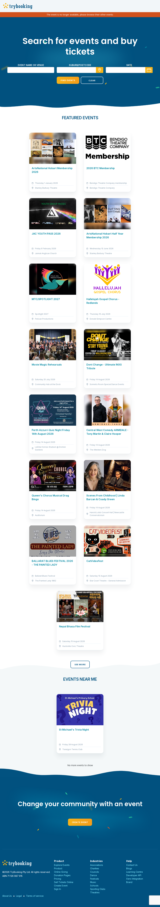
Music (93, 882)
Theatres (95, 892)
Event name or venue (31, 65)
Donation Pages (62, 875)
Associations (96, 865)
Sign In (57, 889)
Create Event (80, 822)
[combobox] (80, 70)
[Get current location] (99, 70)
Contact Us (132, 865)
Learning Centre (134, 872)
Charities (94, 868)
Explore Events (62, 865)
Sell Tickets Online (63, 882)
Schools (94, 885)
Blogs (129, 868)
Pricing (57, 878)
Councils (94, 872)
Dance (93, 875)
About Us (7, 896)
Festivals (94, 878)
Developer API (133, 875)
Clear (92, 80)
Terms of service (35, 896)
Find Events (68, 80)
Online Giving (61, 872)
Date (129, 65)
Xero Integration (134, 878)
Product (58, 868)
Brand (129, 882)
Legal (19, 896)
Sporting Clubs (97, 889)
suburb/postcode (80, 65)
